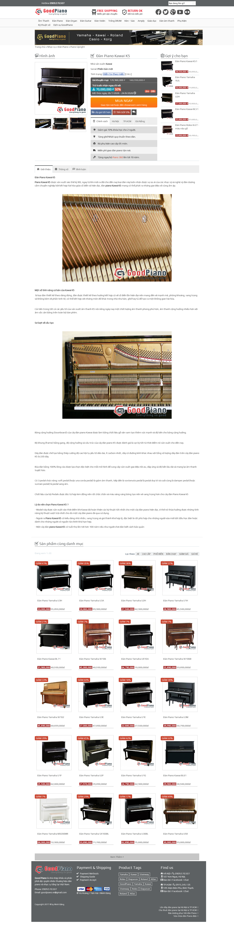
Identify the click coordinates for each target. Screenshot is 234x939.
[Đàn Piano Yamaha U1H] (180, 577)
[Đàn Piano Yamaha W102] (54, 694)
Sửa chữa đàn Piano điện (185, 916)
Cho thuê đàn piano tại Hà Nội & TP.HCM (178, 910)
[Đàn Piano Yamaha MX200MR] (54, 810)
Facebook (177, 880)
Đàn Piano (57, 20)
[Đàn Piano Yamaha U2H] (138, 577)
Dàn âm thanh (166, 20)
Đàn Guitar (85, 20)
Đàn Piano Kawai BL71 (48, 658)
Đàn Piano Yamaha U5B (175, 833)
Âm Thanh (43, 20)
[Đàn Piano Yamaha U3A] (96, 577)
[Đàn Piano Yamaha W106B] (180, 635)
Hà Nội (115, 121)
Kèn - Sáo (130, 20)
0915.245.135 (183, 884)
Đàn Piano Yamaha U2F (91, 775)
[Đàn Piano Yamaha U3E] (96, 694)
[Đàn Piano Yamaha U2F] (96, 752)
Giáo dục (151, 20)
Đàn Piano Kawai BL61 (174, 775)
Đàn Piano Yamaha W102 (50, 717)
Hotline (53, 3)
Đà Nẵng (140, 121)
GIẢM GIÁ (183, 554)
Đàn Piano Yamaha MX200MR (52, 833)
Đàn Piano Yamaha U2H (133, 600)
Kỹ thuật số (44, 24)
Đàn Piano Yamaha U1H (175, 600)
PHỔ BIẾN (158, 554)
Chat (186, 880)
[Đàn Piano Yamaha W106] (96, 635)
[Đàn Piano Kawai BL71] (54, 635)
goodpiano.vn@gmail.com (54, 892)
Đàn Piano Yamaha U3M (175, 717)
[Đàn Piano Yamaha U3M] (180, 694)
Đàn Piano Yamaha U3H (49, 600)
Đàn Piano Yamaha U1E (133, 717)
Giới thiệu (46, 169)
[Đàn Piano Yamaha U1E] (138, 694)
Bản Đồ (166, 880)
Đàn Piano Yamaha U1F (49, 775)
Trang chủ (40, 46)
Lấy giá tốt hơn (102, 112)
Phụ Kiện (182, 20)
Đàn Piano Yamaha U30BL (134, 833)
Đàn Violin (100, 20)
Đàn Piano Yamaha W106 (92, 658)
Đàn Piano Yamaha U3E (91, 717)
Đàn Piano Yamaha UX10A (135, 658)
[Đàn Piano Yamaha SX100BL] (96, 810)
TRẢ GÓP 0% (123, 112)
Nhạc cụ (51, 46)
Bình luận (81, 169)
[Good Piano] (61, 11)
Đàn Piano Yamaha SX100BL (94, 833)
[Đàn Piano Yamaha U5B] (180, 810)
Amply (141, 20)
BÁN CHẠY (171, 554)
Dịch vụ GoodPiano (63, 24)
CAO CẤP (146, 554)
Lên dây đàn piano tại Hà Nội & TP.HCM (178, 907)
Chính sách (102, 121)
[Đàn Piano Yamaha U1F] (54, 752)
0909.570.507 (49, 889)
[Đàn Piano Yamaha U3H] (54, 577)
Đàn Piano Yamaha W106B (177, 658)
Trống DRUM (114, 20)
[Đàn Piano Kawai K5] (61, 88)
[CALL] (128, 74)
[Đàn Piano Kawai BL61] (180, 752)
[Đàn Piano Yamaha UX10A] (138, 635)
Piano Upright (77, 46)
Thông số (63, 169)
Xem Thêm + (117, 856)
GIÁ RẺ (194, 554)
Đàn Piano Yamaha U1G (133, 775)
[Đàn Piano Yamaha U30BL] (138, 810)
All (138, 554)
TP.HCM (127, 121)
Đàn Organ (71, 20)
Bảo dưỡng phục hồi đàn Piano (182, 913)
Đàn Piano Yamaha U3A (91, 600)
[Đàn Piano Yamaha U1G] (138, 752)
